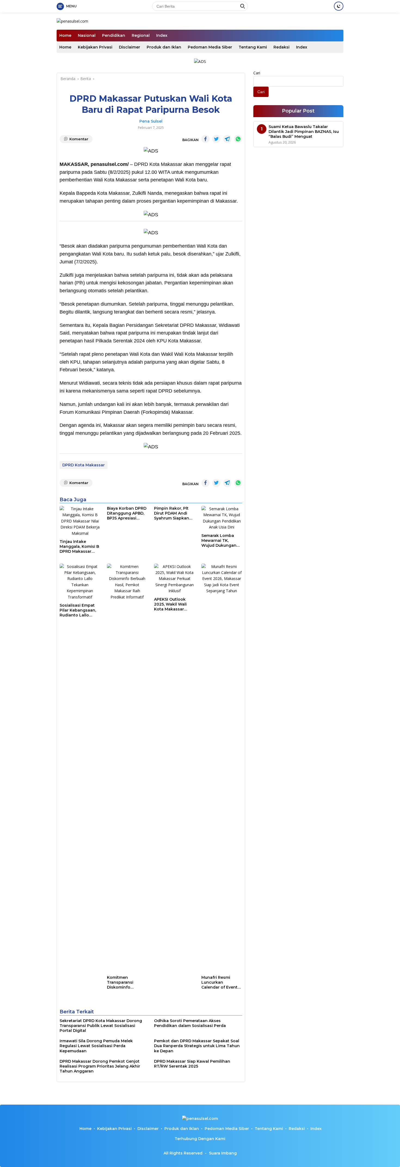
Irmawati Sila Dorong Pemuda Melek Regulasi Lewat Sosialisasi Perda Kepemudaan (96, 1045)
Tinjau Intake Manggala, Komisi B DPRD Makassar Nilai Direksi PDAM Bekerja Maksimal (79, 546)
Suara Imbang (223, 1153)
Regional (141, 35)
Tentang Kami (253, 47)
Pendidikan (113, 35)
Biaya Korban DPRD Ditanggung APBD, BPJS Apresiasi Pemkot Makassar (126, 513)
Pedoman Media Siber (210, 47)
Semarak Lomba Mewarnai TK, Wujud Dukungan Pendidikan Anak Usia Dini (218, 540)
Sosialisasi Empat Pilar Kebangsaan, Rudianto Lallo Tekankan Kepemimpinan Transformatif (78, 610)
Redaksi (281, 47)
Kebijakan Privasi (95, 47)
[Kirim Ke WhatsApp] (238, 139)
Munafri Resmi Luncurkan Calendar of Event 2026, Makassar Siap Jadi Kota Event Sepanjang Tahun (219, 982)
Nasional (87, 35)
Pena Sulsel (150, 121)
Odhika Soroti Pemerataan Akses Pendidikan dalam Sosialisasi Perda (190, 1023)
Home (65, 35)
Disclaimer (129, 47)
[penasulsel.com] (72, 20)
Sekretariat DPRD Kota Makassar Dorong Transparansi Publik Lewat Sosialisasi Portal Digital (101, 1025)
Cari (256, 72)
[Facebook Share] (205, 139)
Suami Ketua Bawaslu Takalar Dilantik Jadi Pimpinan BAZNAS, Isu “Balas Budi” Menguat (304, 131)
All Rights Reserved (183, 1153)
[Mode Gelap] (338, 6)
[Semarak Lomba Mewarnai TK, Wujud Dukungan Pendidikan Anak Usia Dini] (221, 518)
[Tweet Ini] (216, 139)
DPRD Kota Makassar (83, 465)
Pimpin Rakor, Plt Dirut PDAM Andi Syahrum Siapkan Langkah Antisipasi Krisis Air (173, 513)
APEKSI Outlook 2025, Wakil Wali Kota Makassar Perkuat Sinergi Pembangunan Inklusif (170, 604)
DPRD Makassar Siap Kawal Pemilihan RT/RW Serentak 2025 (192, 1064)
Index (161, 35)
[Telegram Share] (227, 139)
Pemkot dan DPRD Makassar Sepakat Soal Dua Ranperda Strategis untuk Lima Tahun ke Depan (197, 1045)
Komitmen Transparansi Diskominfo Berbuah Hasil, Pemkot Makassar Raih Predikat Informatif (125, 982)
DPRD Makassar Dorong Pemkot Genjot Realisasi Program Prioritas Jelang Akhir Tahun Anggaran (100, 1066)
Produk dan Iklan (164, 47)
